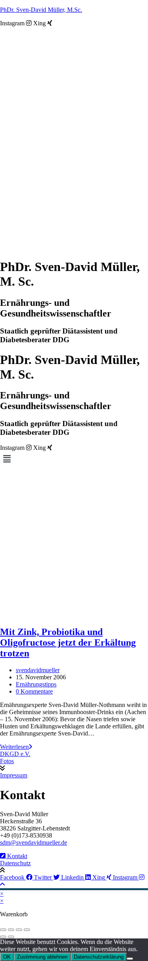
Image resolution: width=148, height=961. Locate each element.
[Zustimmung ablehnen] (130, 958)
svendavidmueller (38, 670)
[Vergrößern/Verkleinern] (3, 930)
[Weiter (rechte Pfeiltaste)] (11, 937)
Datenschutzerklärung (99, 957)
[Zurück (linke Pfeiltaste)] (3, 937)
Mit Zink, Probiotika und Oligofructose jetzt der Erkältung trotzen (68, 642)
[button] (74, 458)
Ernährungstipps (36, 684)
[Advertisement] (74, 544)
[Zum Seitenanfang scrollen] (2, 884)
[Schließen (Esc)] (27, 930)
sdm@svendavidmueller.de (33, 842)
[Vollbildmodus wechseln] (11, 930)
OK (7, 957)
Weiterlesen (16, 746)
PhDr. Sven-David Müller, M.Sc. (41, 9)
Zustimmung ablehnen (42, 957)
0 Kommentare (34, 691)
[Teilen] (19, 930)
